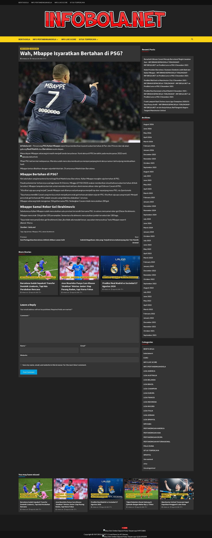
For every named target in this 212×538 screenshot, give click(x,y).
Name (23, 346)
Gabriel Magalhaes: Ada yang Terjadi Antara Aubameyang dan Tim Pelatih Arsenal (109, 240)
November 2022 (150, 275)
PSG (40, 232)
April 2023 (148, 253)
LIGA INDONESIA (150, 402)
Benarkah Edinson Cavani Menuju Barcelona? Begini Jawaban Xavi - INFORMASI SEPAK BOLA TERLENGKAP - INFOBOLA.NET (167, 62)
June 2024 (147, 223)
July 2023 (147, 240)
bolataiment (34, 277)
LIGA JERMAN (149, 415)
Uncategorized (149, 468)
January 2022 (149, 318)
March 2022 (148, 309)
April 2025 (148, 189)
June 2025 (147, 180)
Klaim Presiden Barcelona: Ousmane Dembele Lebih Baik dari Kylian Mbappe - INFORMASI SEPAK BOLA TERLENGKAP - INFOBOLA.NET (167, 73)
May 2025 (147, 185)
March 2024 (148, 228)
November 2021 (150, 327)
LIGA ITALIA (148, 411)
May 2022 (147, 301)
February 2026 (149, 146)
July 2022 (147, 292)
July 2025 (147, 176)
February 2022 (149, 314)
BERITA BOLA (24, 2)
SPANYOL (147, 455)
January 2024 (149, 232)
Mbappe (35, 232)
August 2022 (149, 288)
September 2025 (150, 167)
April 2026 (148, 137)
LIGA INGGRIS (34, 48)
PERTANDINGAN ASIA (152, 433)
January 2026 (149, 150)
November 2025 (150, 159)
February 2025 (149, 197)
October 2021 (149, 331)
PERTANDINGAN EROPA (153, 437)
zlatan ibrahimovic (48, 232)
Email (83, 346)
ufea (145, 464)
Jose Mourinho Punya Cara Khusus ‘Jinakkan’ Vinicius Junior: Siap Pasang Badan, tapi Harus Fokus (78, 286)
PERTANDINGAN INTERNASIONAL (157, 442)
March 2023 (148, 258)
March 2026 (148, 142)
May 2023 (147, 249)
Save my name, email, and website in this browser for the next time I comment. (54, 365)
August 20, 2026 (140, 507)
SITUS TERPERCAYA (77, 2)
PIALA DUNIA (149, 446)
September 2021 (150, 335)
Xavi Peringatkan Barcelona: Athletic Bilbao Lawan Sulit (42, 238)
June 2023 (147, 245)
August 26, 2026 (34, 292)
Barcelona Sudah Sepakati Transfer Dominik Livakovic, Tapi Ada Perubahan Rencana (37, 286)
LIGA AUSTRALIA (150, 375)
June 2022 (147, 296)
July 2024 (147, 219)
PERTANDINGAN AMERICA (154, 428)
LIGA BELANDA (150, 380)
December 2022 (150, 271)
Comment (24, 315)
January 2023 (149, 266)
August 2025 (149, 172)
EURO (146, 358)
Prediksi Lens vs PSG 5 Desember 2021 (173, 65)
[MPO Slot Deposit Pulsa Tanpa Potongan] (124, 530)
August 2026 (149, 124)
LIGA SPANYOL (149, 420)
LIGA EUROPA (149, 393)
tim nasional (148, 459)
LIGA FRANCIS (149, 397)
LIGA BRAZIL (148, 384)
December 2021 (150, 322)
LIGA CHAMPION (150, 389)
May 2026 (147, 133)
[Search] (192, 39)
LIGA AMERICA (149, 371)
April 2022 (148, 305)
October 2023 (149, 236)
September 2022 (150, 283)
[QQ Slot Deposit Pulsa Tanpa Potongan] (124, 536)
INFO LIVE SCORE (61, 2)
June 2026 (147, 129)
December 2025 (150, 154)
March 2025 (148, 193)
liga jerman (28, 232)
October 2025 (149, 163)
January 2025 (149, 202)
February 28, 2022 (37, 58)
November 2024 (150, 210)
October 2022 (149, 279)
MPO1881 (147, 424)
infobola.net (25, 58)
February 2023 (149, 262)
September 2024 (150, 215)
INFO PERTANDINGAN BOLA (41, 2)
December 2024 (150, 206)
